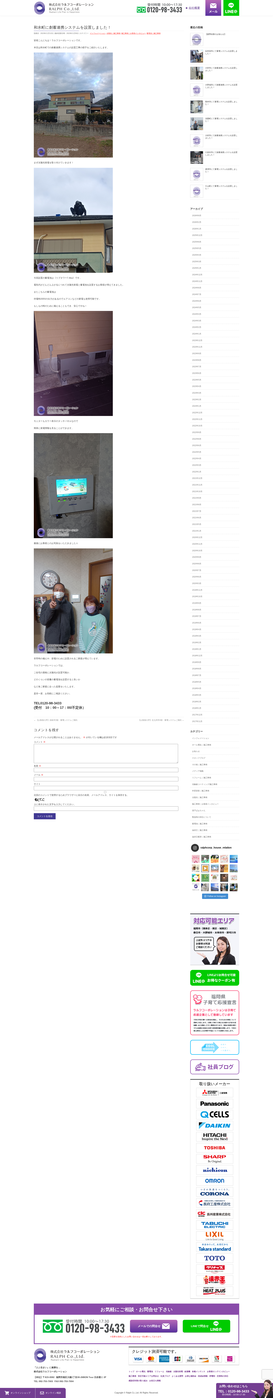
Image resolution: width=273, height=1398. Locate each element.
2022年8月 (196, 439)
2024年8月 (196, 288)
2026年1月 (196, 229)
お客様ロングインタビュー (218, 1371)
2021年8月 (196, 504)
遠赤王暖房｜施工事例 (201, 837)
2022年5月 (196, 452)
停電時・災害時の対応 (218, 1376)
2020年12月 (197, 537)
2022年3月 (196, 465)
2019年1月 (196, 649)
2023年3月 (196, 393)
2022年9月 (196, 432)
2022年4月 (196, 458)
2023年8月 (196, 360)
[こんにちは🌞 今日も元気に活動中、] (215, 868)
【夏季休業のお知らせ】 (215, 34)
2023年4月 (196, 386)
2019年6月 (196, 623)
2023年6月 (196, 373)
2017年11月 (197, 721)
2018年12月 (197, 656)
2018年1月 (196, 708)
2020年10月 (197, 551)
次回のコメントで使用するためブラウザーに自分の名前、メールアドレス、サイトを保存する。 (81, 795)
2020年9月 (196, 557)
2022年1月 (196, 472)
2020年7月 (196, 570)
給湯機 (187, 1371)
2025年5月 (196, 248)
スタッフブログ (198, 758)
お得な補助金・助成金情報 (196, 1376)
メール (38, 775)
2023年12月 (197, 340)
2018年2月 (196, 702)
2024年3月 (196, 321)
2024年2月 (196, 327)
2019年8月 (196, 610)
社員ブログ (165, 1376)
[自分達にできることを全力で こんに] (205, 878)
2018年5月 (196, 682)
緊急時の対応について (201, 817)
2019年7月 (196, 616)
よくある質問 (177, 1376)
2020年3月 (196, 583)
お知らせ (196, 751)
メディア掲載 (197, 771)
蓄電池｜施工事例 (154, 33)
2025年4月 (196, 255)
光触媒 (169, 1371)
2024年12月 (197, 275)
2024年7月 (196, 294)
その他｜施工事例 (199, 764)
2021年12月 (197, 478)
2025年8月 (196, 242)
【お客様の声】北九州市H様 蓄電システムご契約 (161, 720)
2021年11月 (197, 485)
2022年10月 (197, 426)
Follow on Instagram (216, 896)
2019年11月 (197, 590)
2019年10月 (197, 596)
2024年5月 (196, 307)
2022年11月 (197, 419)
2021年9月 (196, 498)
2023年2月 (196, 399)
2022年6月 (196, 445)
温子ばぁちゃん (198, 810)
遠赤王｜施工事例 (199, 830)
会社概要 (194, 7)
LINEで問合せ (200, 1326)
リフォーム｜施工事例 (201, 778)
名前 (37, 766)
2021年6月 (196, 518)
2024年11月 (197, 281)
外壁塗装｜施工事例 (200, 791)
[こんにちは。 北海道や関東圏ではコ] (234, 878)
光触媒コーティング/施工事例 (204, 784)
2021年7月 (196, 511)
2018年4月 (196, 688)
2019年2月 (196, 642)
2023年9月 (196, 353)
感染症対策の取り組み (138, 1381)
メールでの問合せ (149, 1326)
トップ (131, 1371)
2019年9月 (196, 603)
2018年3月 (196, 695)
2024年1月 (196, 334)
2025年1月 (196, 268)
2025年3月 (196, 261)
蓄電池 (150, 1371)
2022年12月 (197, 413)
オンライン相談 (53, 1393)
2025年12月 (197, 235)
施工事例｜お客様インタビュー (133, 33)
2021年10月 (197, 491)
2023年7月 (196, 367)
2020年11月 (197, 544)
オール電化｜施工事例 (201, 745)
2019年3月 (196, 636)
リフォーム (159, 1371)
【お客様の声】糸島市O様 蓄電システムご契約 (55, 720)
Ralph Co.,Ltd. (133, 1393)
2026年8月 (196, 215)
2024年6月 (196, 301)
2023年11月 (197, 347)
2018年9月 (196, 662)
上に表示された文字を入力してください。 (55, 804)
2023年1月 (196, 406)
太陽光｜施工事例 (113, 33)
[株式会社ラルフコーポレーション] (64, 12)
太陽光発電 (178, 1371)
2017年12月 (197, 715)
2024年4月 (196, 314)
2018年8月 (196, 669)
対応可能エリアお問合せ (148, 1376)
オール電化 (141, 1371)
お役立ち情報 (155, 1381)
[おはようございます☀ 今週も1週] (234, 859)
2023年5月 (196, 380)
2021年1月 (196, 531)
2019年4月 (196, 629)
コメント (40, 742)
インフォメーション (98, 33)
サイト (37, 784)
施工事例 (132, 1376)
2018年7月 (196, 675)
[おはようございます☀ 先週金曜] (215, 859)
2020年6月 (196, 577)
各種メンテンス (198, 1371)
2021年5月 (196, 524)
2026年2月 (196, 222)
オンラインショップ (20, 1393)
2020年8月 (196, 564)
